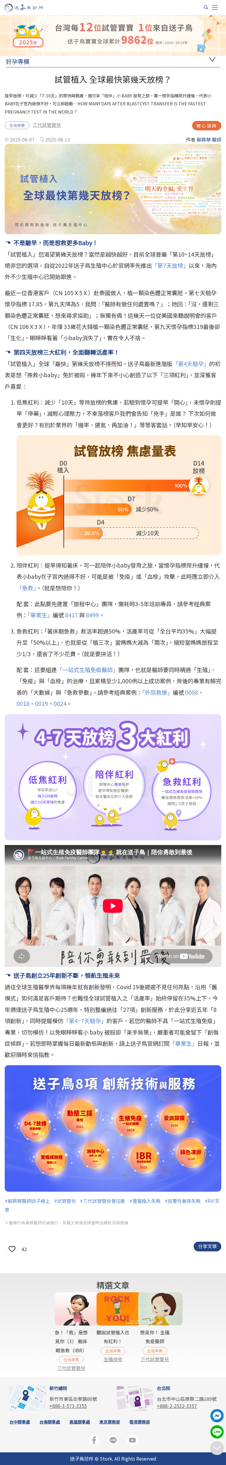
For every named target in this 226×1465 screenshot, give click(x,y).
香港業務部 (139, 1422)
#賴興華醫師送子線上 (27, 1200)
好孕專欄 (17, 61)
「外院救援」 (157, 692)
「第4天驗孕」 (190, 364)
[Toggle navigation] (214, 7)
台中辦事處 (19, 1422)
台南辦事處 (49, 1422)
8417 (72, 615)
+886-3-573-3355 (68, 1405)
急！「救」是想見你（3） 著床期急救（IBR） (71, 1341)
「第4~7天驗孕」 (85, 1021)
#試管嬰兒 (65, 1200)
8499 (92, 615)
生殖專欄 (17, 125)
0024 (60, 703)
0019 (41, 703)
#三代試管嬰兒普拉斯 (102, 1200)
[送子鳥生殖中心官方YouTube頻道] (132, 1441)
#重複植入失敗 (145, 1200)
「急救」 (26, 588)
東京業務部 (109, 1422)
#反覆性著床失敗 (183, 1200)
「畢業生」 (40, 615)
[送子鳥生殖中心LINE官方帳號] (113, 1441)
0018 (22, 703)
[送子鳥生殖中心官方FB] (94, 1441)
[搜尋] (206, 7)
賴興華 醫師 (209, 139)
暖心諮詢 (207, 125)
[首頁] (29, 7)
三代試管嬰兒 (47, 124)
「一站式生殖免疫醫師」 (87, 670)
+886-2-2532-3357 (177, 1405)
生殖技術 (113, 1359)
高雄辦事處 (79, 1422)
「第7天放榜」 (170, 265)
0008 (191, 692)
